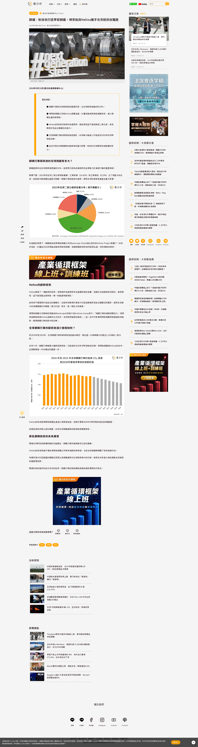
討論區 (22, 242)
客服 (22, 238)
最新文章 (134, 13)
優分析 (135, 43)
